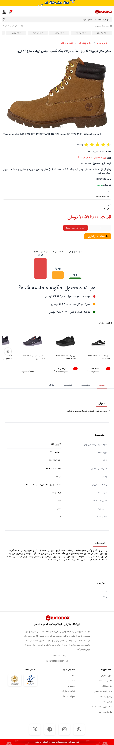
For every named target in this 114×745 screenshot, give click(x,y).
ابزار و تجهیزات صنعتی (103, 691)
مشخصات (85, 385)
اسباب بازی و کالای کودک (101, 706)
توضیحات (68, 385)
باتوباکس (102, 43)
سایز (109, 204)
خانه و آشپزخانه (105, 680)
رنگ (109, 191)
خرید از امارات (38, 32)
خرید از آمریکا (81, 32)
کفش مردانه (66, 43)
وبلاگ (72, 675)
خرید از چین (16, 32)
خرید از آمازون (102, 32)
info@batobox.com (55, 661)
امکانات (51, 385)
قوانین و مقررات (68, 691)
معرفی (101, 385)
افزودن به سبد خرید (75, 228)
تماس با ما (70, 680)
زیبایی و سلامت (105, 696)
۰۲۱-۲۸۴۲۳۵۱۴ (55, 655)
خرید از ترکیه (59, 32)
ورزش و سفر (107, 701)
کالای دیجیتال (106, 675)
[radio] (86, 144)
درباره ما (71, 686)
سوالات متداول (68, 696)
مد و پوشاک (85, 43)
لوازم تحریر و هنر (105, 712)
